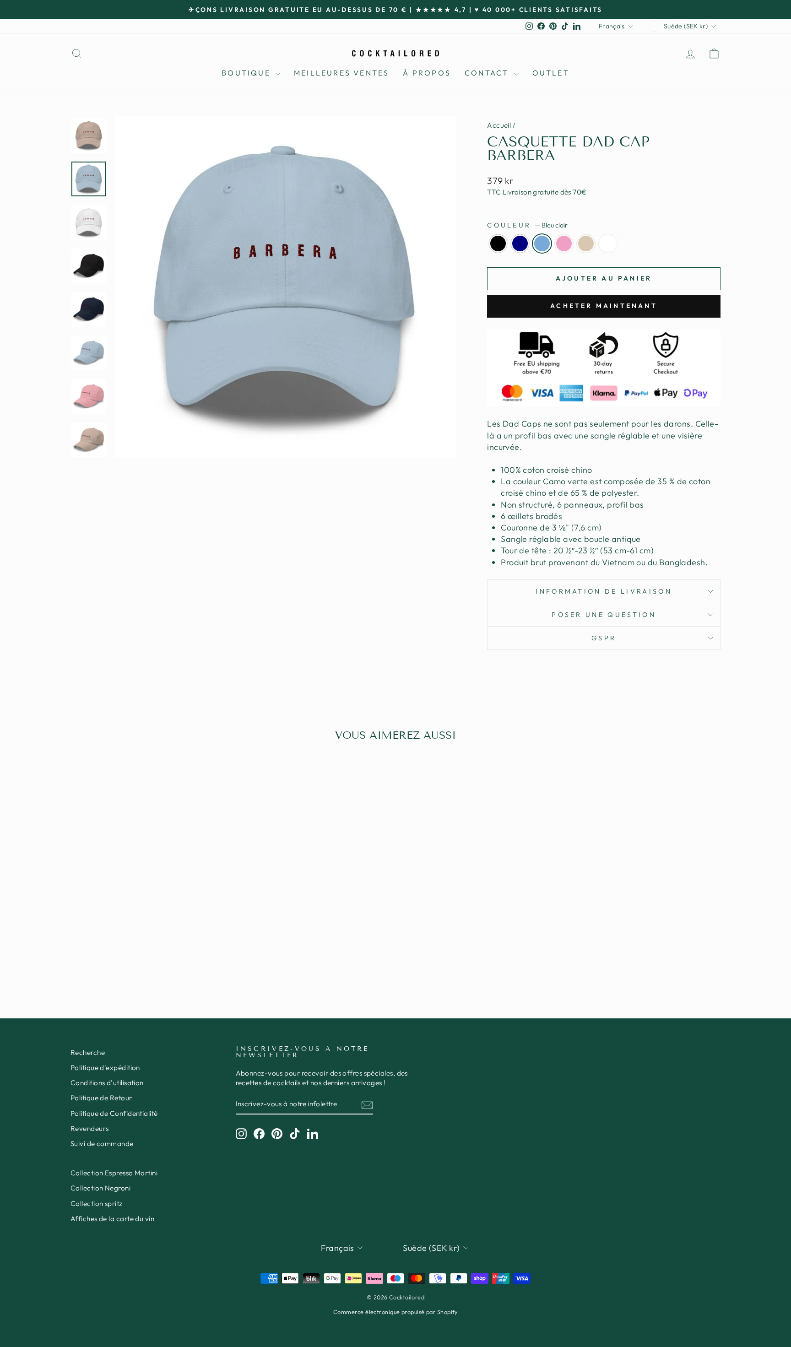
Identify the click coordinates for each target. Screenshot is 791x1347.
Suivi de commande (102, 1143)
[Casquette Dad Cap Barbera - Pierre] (166, 952)
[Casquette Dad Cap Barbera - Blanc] (178, 952)
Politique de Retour (101, 1097)
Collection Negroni (100, 1188)
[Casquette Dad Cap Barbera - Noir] (117, 952)
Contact (488, 72)
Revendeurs (89, 1128)
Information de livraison (604, 591)
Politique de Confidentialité (114, 1113)
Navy (520, 243)
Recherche (87, 1052)
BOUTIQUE (247, 72)
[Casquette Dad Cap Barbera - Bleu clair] (141, 952)
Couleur (527, 225)
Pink (564, 243)
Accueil (499, 125)
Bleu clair (542, 243)
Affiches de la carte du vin (112, 1218)
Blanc (608, 243)
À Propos (427, 72)
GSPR (603, 638)
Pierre (586, 243)
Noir (498, 243)
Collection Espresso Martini (113, 1172)
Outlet (550, 72)
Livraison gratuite (530, 192)
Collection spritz (96, 1203)
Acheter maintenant (603, 306)
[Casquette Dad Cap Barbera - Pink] (154, 952)
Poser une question (604, 615)
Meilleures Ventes (341, 72)
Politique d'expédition (105, 1067)
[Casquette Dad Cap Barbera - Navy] (129, 952)
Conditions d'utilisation (107, 1082)
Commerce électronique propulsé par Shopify (395, 1311)
